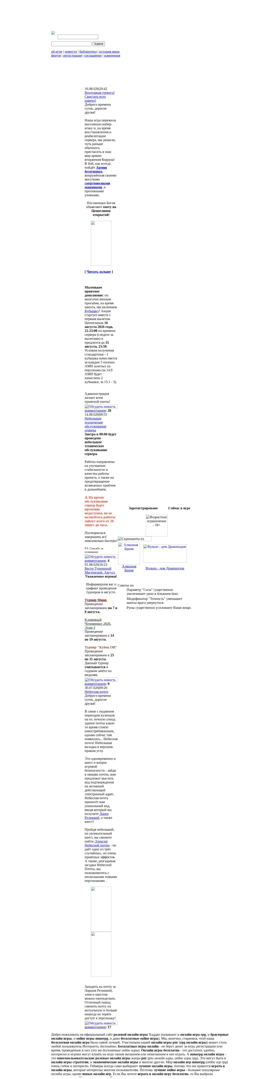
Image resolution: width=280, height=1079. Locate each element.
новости (71, 51)
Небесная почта (96, 692)
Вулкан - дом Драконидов (165, 568)
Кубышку (92, 311)
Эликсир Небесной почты (97, 843)
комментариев (95, 410)
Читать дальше (99, 271)
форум (56, 55)
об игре (56, 51)
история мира (109, 51)
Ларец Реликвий (97, 816)
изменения (112, 55)
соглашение (93, 55)
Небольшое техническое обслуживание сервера (95, 424)
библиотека (88, 51)
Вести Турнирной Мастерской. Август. (100, 570)
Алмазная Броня (129, 568)
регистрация (72, 55)
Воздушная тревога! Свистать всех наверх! (100, 96)
